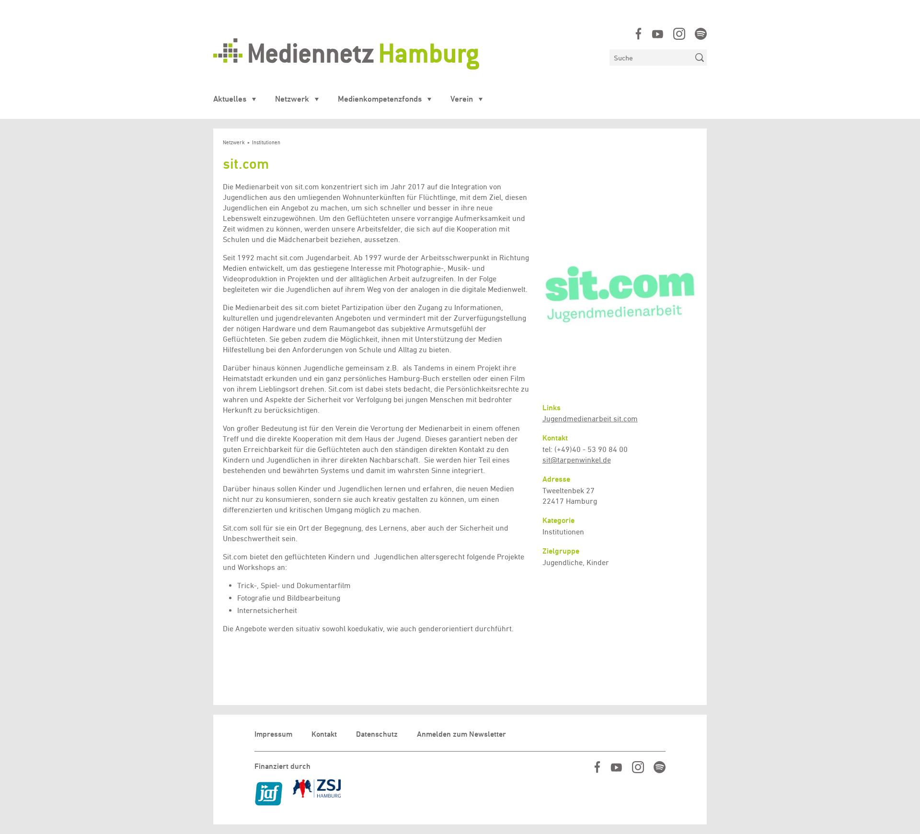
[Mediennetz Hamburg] (406, 54)
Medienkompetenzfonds (380, 99)
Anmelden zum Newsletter (461, 734)
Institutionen (266, 142)
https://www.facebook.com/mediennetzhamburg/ (638, 34)
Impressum (273, 734)
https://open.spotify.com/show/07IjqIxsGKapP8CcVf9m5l (701, 34)
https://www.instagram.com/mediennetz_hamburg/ (679, 34)
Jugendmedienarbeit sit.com (590, 418)
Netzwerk (292, 99)
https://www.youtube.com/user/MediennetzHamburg (658, 34)
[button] (619, 287)
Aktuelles (229, 99)
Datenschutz (377, 734)
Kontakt (324, 734)
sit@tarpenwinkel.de (576, 459)
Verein (461, 99)
